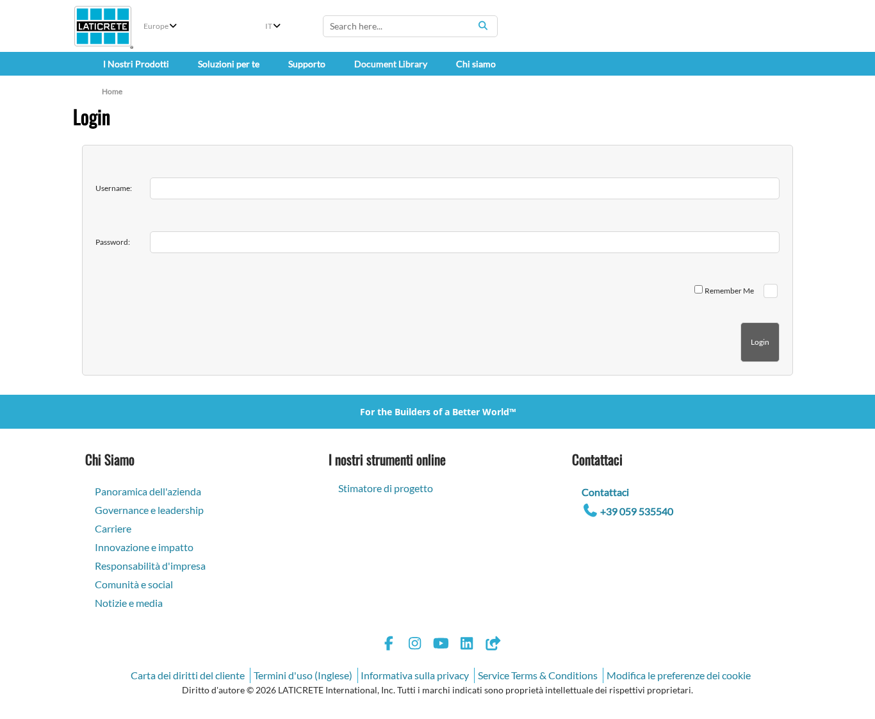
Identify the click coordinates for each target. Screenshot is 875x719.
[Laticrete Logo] (102, 26)
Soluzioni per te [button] (228, 63)
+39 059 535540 (636, 511)
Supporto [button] (306, 63)
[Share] (493, 645)
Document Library (390, 63)
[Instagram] (415, 645)
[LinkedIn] (467, 645)
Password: (112, 242)
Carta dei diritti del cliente (188, 675)
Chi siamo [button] (476, 63)
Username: (113, 188)
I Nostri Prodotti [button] (136, 63)
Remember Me (729, 290)
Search (483, 25)
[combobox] (410, 26)
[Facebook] (389, 645)
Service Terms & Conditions (538, 675)
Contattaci (605, 492)
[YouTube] (441, 645)
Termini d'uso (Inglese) (303, 675)
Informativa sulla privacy (415, 675)
